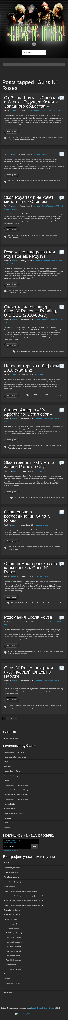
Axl (19, 497)
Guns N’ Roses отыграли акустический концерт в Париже (28, 672)
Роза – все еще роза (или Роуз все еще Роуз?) (29, 254)
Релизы (6, 823)
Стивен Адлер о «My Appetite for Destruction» (28, 412)
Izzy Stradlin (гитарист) (14, 942)
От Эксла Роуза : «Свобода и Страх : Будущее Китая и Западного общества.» (31, 102)
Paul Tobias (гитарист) (13, 955)
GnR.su (44, 137)
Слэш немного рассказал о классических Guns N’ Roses (31, 567)
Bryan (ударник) (11, 924)
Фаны (10, 238)
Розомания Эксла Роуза (28, 617)
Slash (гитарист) (11, 964)
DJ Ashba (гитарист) (11, 872)
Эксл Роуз (16, 238)
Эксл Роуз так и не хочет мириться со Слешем (28, 199)
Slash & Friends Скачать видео (14, 752)
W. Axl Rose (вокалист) (12, 914)
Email (34, 44)
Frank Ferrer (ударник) (11, 877)
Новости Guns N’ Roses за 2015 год (16, 799)
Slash (51, 180)
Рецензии (7, 827)
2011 (9, 137)
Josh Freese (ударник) (13, 946)
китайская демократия (22, 139)
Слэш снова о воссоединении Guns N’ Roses (27, 516)
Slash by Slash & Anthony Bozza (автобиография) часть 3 (23, 900)
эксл (16, 292)
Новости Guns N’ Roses (12, 983)
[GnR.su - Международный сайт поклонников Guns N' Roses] (34, 40)
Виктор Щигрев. (49, 1008)
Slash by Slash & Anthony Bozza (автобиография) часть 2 (23, 896)
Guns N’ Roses (43, 180)
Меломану (7, 978)
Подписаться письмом (10, 850)
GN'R (35, 137)
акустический (24, 708)
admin (14, 111)
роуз (54, 290)
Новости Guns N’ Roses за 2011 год (45, 111)
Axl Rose (15, 137)
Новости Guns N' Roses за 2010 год (16, 785)
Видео (37, 320)
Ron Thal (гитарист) (10, 886)
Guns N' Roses (53, 137)
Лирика (6, 780)
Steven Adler (17, 448)
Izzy (48, 497)
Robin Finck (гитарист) (13, 960)
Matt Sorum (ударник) (13, 951)
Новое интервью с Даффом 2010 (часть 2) (31, 367)
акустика (16, 708)
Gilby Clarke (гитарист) (13, 937)
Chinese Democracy (25, 137)
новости (33, 139)
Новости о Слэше (10, 988)
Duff (22, 497)
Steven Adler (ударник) (13, 969)
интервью (57, 180)
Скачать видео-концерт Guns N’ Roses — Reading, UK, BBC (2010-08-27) (30, 311)
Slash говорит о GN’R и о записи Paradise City (29, 464)
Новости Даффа (9, 804)
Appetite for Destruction (31, 445)
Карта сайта (8, 974)
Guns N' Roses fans (10, 843)
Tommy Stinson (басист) (12, 910)
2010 (9, 290)
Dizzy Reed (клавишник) (12, 868)
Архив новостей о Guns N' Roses (15, 757)
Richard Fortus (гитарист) (12, 882)
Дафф (54, 395)
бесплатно (49, 351)
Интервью (37, 261)
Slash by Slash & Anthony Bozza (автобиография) (20, 891)
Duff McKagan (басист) (14, 933)
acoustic (11, 705)
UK (44, 351)
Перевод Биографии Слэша (13, 813)
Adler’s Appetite (17, 445)
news (43, 235)
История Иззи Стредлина (12, 776)
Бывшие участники (10, 919)
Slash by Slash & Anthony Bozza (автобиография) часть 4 (23, 905)
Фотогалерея (8, 993)
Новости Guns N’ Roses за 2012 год (16, 794)
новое (44, 290)
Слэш (16, 183)
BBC (29, 351)
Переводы (7, 818)
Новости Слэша (40, 154)
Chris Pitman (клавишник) (12, 863)
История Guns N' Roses (12, 771)
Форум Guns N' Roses (11, 738)
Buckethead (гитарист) (13, 928)
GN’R (39, 137)
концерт (61, 351)
